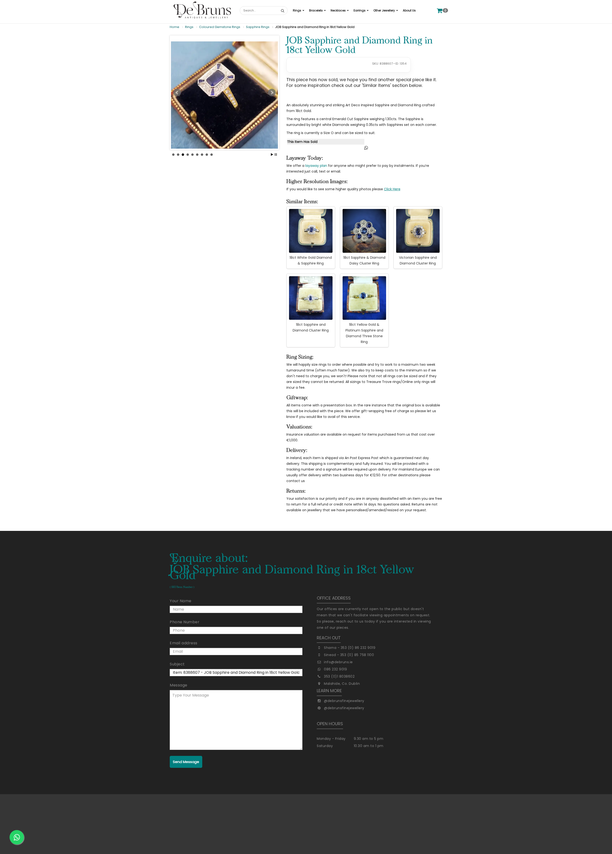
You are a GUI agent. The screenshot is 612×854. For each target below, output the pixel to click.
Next (272, 92)
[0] (439, 10)
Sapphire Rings (257, 27)
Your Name (180, 601)
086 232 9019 (335, 669)
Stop (276, 154)
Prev (177, 92)
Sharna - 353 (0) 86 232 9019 (349, 647)
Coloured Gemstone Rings (219, 27)
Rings (189, 27)
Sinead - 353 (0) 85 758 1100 (349, 654)
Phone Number (184, 622)
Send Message (186, 761)
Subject (177, 664)
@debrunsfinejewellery (344, 700)
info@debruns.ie (338, 662)
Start (272, 154)
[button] (298, 10)
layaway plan (316, 165)
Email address (183, 643)
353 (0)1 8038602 (339, 676)
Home (174, 27)
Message (178, 685)
